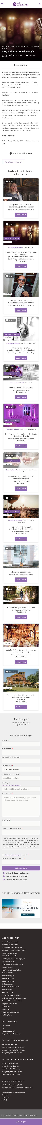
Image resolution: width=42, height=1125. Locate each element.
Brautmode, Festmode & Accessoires (14, 950)
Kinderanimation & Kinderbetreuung (14, 998)
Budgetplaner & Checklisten (11, 1034)
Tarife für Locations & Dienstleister (13, 1047)
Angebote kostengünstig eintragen (13, 1050)
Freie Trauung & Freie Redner (11, 970)
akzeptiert (16, 855)
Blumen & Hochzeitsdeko (10, 945)
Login (3, 1028)
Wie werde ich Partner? (9, 1044)
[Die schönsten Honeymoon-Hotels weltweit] (21, 908)
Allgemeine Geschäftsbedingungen (13, 1092)
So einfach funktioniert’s (10, 1063)
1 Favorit (12, 224)
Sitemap (4, 1100)
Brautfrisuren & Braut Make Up (12, 947)
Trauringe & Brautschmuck (10, 1012)
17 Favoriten (13, 627)
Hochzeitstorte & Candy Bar (11, 987)
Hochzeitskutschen (8, 978)
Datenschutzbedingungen (13, 855)
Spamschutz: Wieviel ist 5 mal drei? (13, 858)
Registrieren (6, 1025)
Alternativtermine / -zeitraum (11, 757)
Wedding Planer (7, 1015)
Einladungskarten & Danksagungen (13, 959)
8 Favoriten (13, 672)
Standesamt (6, 1006)
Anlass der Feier (7, 765)
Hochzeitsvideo (7, 990)
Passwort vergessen (8, 1031)
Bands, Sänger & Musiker (10, 942)
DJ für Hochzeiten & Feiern (10, 956)
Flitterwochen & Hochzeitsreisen (12, 964)
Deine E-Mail (6, 820)
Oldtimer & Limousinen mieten (12, 1001)
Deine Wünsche (7, 794)
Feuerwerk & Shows (8, 961)
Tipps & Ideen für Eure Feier (11, 1074)
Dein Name (6, 740)
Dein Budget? (6, 783)
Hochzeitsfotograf (8, 976)
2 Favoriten (13, 498)
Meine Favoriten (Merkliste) (11, 1069)
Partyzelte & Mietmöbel (9, 1004)
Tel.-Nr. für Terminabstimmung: (12, 828)
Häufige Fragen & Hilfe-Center (12, 1053)
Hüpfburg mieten (7, 992)
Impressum (5, 1097)
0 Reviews (20, 55)
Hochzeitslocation (8, 981)
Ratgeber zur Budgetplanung (11, 785)
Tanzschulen (6, 1009)
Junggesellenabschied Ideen (11, 995)
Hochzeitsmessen (7, 984)
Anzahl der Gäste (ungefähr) (11, 774)
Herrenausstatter (7, 973)
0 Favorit (32, 55)
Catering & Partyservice (9, 953)
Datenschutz (6, 1095)
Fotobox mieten (7, 967)
